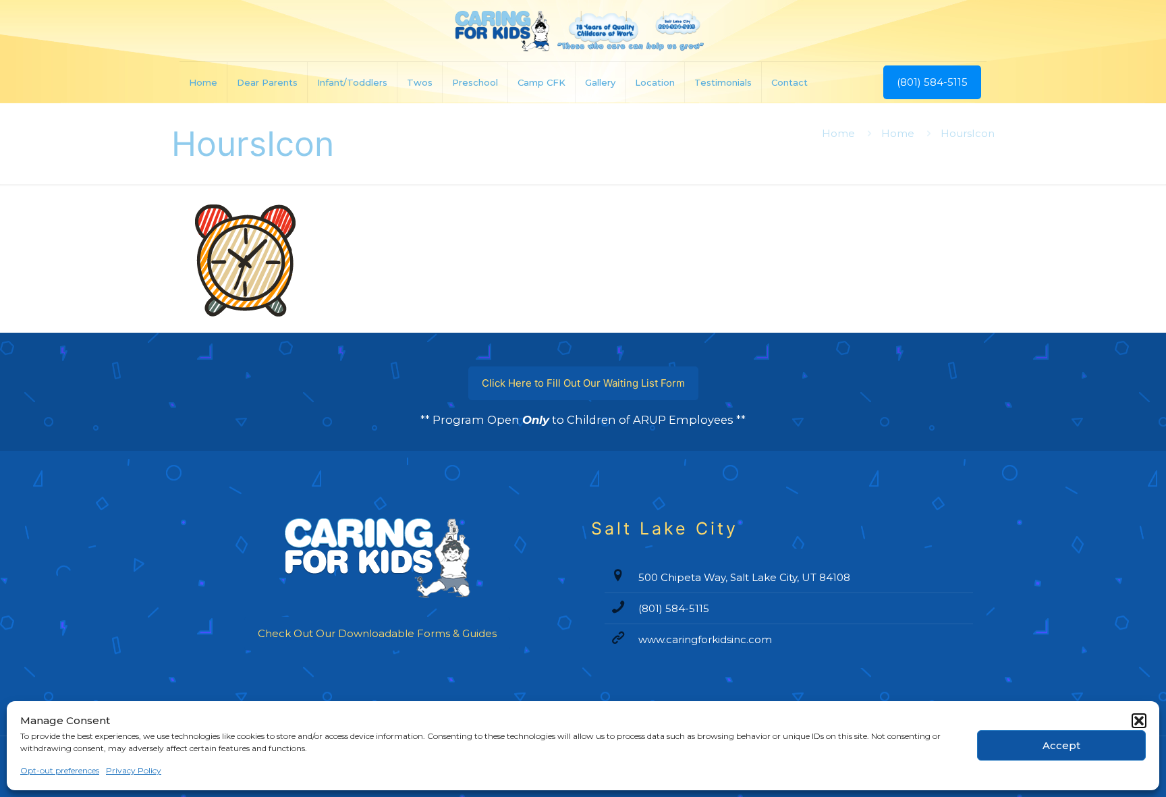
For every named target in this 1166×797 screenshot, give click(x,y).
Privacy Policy (133, 770)
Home (838, 133)
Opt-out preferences (59, 770)
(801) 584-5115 (932, 82)
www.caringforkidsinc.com (705, 639)
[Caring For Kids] (583, 30)
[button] (1139, 720)
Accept (1061, 745)
